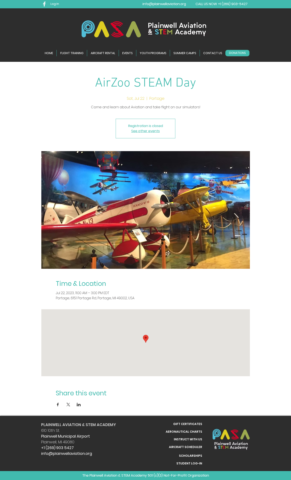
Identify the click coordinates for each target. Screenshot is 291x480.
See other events (145, 131)
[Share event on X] (68, 404)
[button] (213, 53)
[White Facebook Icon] (44, 4)
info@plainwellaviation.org (66, 453)
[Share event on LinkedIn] (79, 404)
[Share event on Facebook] (58, 404)
